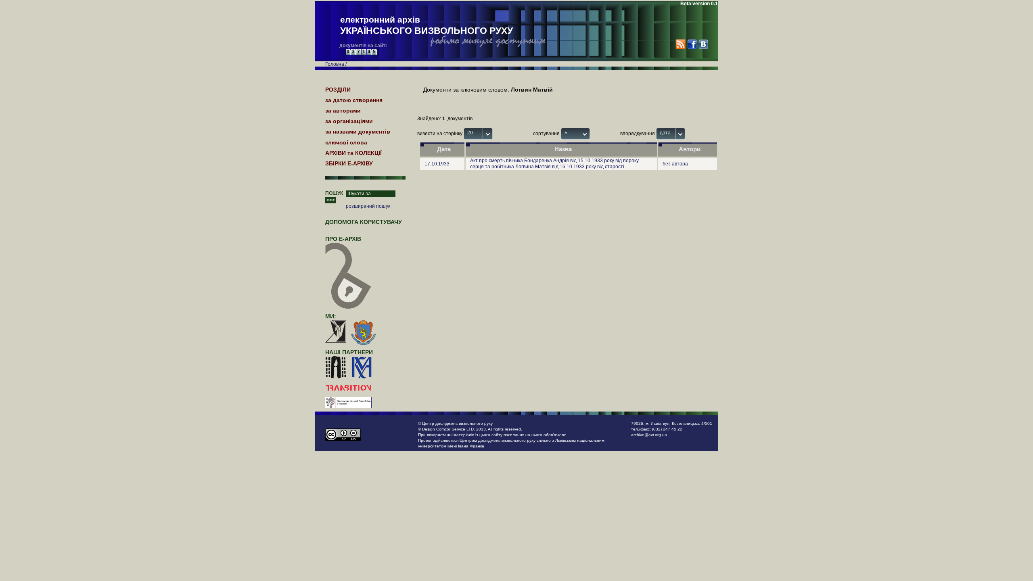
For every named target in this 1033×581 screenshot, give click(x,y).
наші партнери (349, 352)
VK (703, 44)
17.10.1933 (437, 164)
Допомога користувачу (363, 222)
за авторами (343, 110)
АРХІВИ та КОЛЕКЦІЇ (353, 153)
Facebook (692, 44)
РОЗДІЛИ (338, 89)
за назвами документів (357, 131)
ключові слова (346, 142)
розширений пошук (368, 206)
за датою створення (354, 100)
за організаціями (349, 121)
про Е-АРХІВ (343, 239)
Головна (334, 64)
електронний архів (426, 25)
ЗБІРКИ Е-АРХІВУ (349, 163)
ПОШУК (334, 193)
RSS (680, 44)
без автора (675, 164)
